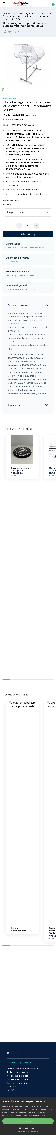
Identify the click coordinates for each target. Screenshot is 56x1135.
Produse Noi (9, 99)
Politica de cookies (17, 1072)
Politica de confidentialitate (22, 1068)
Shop (13, 13)
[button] (51, 551)
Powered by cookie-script (28, 1132)
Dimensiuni (8, 204)
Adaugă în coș (28, 234)
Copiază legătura (13, 31)
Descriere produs (18, 305)
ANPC (10, 1090)
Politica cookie (39, 1116)
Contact (11, 1086)
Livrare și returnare (17, 1079)
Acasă (6, 13)
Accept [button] (28, 1121)
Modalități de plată (17, 1075)
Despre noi (14, 405)
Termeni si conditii (17, 1083)
